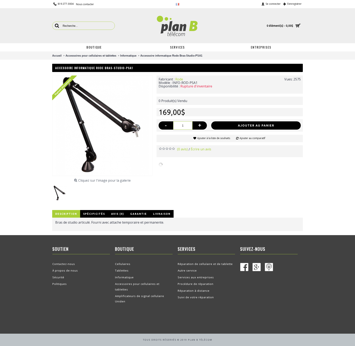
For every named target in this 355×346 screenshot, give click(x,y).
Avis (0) (117, 213)
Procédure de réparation (195, 284)
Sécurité (58, 277)
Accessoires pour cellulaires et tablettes (137, 286)
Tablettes (122, 270)
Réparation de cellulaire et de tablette (205, 264)
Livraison (162, 213)
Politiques (59, 284)
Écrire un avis (201, 149)
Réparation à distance (194, 291)
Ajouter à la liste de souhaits (213, 138)
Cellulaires (122, 264)
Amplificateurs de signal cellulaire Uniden (139, 298)
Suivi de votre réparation (196, 297)
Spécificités (94, 213)
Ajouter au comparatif (252, 138)
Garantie (138, 213)
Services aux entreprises (196, 277)
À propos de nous (65, 270)
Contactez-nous (63, 264)
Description (66, 213)
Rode (179, 79)
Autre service (187, 270)
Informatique (124, 277)
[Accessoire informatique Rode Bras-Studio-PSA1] (61, 191)
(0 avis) (182, 149)
